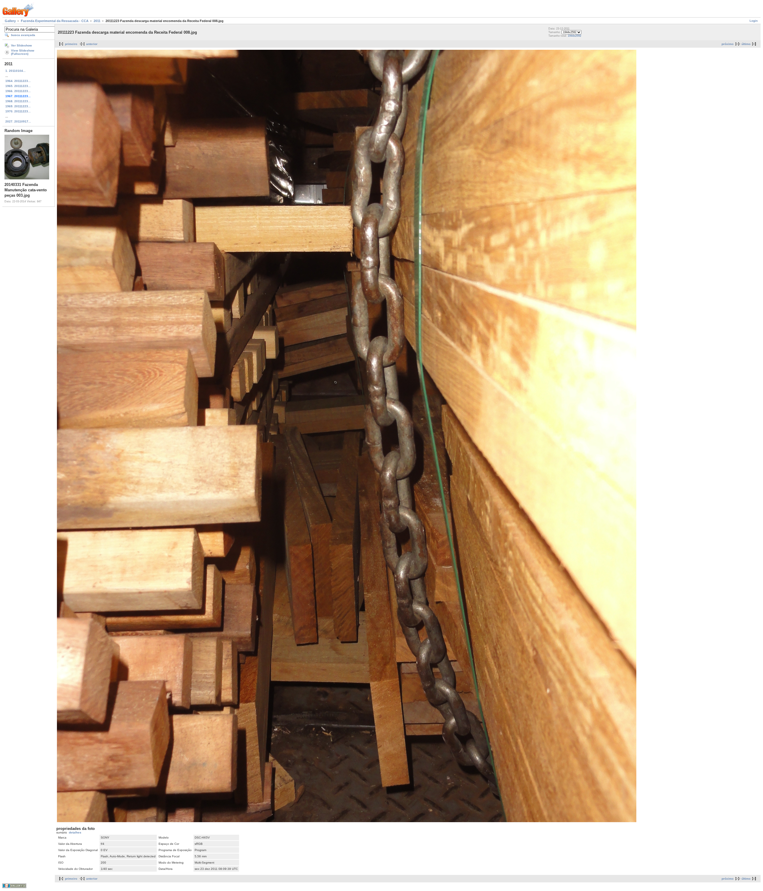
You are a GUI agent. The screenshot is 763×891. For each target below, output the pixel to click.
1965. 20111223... (18, 86)
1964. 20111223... (18, 81)
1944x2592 (574, 35)
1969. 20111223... (18, 106)
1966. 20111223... (18, 91)
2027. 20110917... (18, 121)
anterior (91, 44)
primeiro (71, 44)
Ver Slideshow (21, 45)
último (746, 44)
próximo (727, 44)
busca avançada (23, 35)
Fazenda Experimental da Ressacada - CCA (55, 21)
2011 (97, 21)
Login (754, 20)
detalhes (75, 832)
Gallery (10, 21)
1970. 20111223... (18, 111)
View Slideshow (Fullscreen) (22, 52)
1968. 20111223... (18, 101)
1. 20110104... (15, 70)
